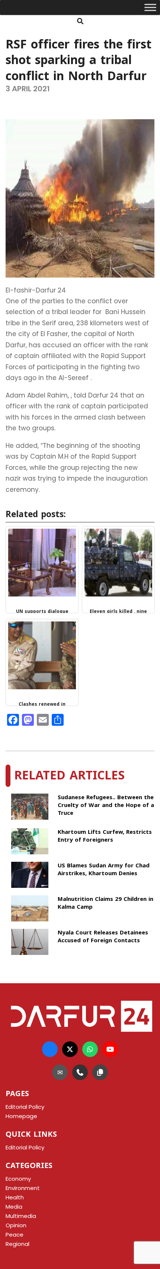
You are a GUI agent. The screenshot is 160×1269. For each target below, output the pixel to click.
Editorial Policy (25, 1147)
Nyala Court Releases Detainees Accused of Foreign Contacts (103, 937)
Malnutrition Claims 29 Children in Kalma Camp (105, 903)
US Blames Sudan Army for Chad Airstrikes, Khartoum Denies (104, 870)
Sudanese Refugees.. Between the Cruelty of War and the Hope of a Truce (106, 805)
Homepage (21, 1116)
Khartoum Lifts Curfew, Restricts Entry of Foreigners (105, 836)
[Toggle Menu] (150, 7)
